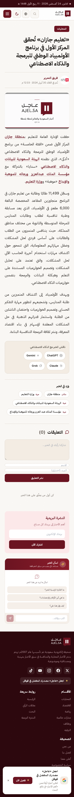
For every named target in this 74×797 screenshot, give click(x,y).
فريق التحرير (51, 78)
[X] (67, 670)
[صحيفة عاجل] (63, 13)
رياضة (68, 711)
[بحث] (35, 13)
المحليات (62, 28)
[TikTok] (31, 670)
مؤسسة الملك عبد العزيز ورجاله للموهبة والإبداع (38, 411)
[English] (25, 14)
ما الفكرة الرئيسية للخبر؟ (54, 589)
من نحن (66, 746)
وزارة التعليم (34, 181)
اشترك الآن (37, 544)
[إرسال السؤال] (10, 618)
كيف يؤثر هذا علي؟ (57, 605)
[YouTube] (40, 670)
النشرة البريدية (28, 717)
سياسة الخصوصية (61, 764)
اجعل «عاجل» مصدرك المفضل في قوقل (45, 680)
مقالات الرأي (29, 705)
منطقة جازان (14, 137)
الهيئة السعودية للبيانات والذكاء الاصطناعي (40, 403)
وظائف (67, 723)
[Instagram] (49, 670)
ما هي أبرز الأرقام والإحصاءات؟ (52, 597)
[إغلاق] (8, 780)
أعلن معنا (66, 758)
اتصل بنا (66, 752)
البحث (32, 711)
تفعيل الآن (22, 780)
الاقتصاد (67, 705)
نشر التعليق (37, 477)
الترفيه (68, 730)
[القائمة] (7, 14)
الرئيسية (31, 699)
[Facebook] (58, 670)
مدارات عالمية (64, 717)
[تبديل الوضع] (17, 14)
